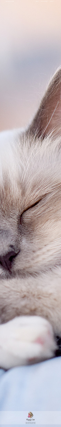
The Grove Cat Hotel (10, 1)
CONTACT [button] (51, 1)
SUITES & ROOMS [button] (44, 1)
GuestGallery (30, 422)
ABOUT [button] (37, 1)
